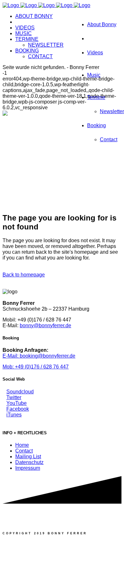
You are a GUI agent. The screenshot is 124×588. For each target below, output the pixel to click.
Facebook (17, 409)
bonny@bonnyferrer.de (45, 325)
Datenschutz (29, 462)
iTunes (14, 414)
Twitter (13, 397)
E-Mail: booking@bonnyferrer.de (39, 356)
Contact (24, 450)
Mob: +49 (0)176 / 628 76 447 (36, 366)
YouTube (16, 403)
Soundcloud (20, 391)
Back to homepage (24, 274)
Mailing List (28, 456)
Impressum (27, 468)
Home (22, 445)
